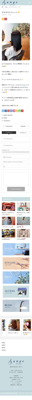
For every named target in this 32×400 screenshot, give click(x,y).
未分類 (9, 14)
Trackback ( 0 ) (23, 132)
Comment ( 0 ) (9, 132)
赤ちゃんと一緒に (7, 332)
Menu (3, 347)
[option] (9, 327)
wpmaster (9, 115)
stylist (3, 345)
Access (4, 350)
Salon (3, 342)
